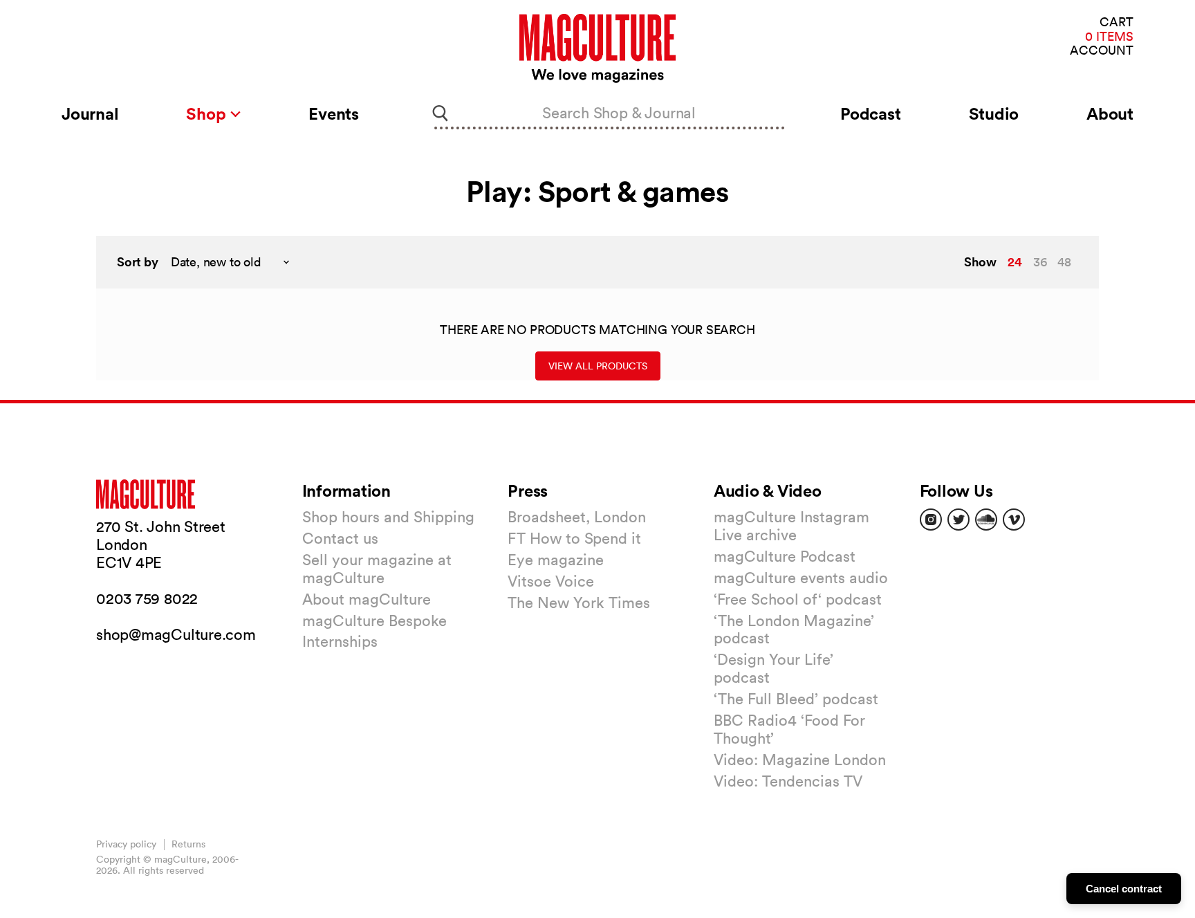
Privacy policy (126, 844)
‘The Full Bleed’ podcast (796, 699)
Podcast (870, 113)
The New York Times (579, 603)
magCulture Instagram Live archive (791, 526)
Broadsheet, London (577, 517)
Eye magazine (556, 560)
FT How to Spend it (574, 538)
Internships (340, 641)
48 (1064, 262)
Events (333, 113)
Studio (994, 113)
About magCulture (366, 599)
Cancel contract (1124, 888)
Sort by (137, 262)
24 (1015, 261)
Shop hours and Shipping (388, 517)
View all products (597, 366)
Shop (208, 113)
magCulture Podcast (784, 556)
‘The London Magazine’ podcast (794, 630)
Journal (90, 113)
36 (1040, 262)
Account (1101, 51)
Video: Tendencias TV (788, 781)
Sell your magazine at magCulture (377, 569)
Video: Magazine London (800, 760)
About (1109, 113)
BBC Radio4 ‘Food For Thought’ (789, 729)
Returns (188, 844)
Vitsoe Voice (551, 581)
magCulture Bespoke (374, 621)
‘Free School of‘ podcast (798, 599)
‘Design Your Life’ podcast (773, 668)
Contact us (340, 538)
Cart (1116, 22)
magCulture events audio (801, 578)
